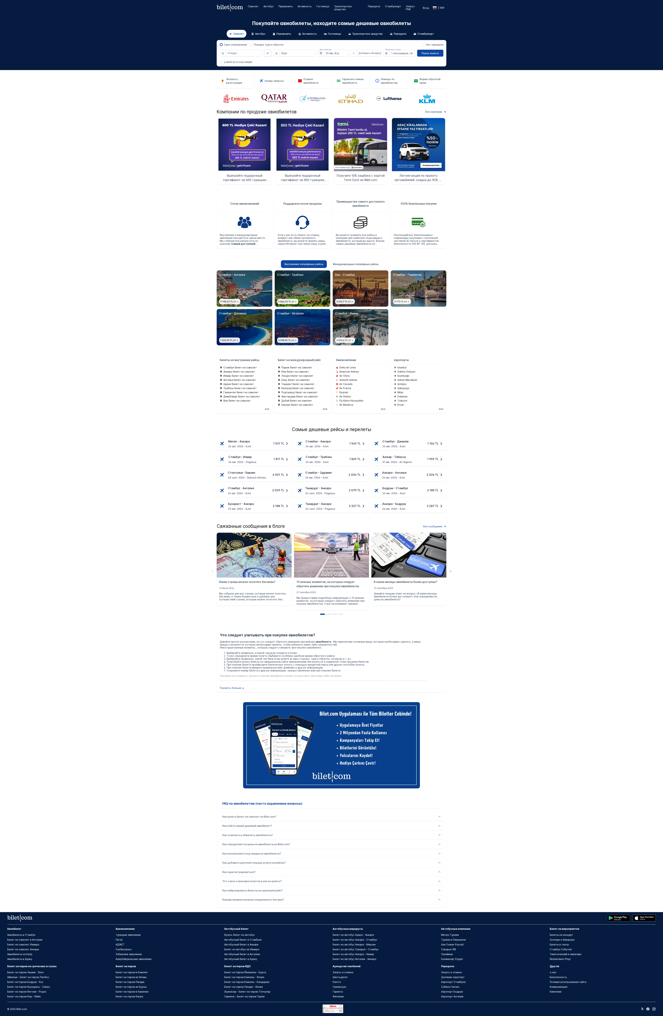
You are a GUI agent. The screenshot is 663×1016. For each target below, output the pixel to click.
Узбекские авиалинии (129, 954)
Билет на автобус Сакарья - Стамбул (355, 949)
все (267, 408)
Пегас (119, 939)
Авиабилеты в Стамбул (21, 934)
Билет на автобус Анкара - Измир (353, 954)
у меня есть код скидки (238, 61)
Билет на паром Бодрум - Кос (25, 981)
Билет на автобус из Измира (241, 949)
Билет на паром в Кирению (132, 991)
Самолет (253, 6)
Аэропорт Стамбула (453, 981)
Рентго (337, 981)
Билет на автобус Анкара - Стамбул (355, 939)
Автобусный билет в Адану (240, 959)
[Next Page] (451, 571)
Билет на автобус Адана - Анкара (353, 934)
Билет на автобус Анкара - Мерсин (354, 944)
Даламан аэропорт (453, 977)
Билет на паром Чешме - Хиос (25, 972)
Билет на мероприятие (564, 928)
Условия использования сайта (568, 981)
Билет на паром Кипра (129, 996)
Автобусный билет (236, 928)
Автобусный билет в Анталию (242, 954)
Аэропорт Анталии (452, 996)
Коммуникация (558, 986)
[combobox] (244, 53)
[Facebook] (648, 1009)
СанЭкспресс (124, 949)
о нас (553, 972)
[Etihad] (312, 99)
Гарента (338, 991)
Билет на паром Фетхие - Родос (26, 991)
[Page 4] (340, 614)
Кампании (555, 991)
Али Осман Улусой (452, 944)
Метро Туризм (450, 934)
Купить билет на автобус (239, 934)
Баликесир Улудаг (452, 959)
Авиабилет (14, 928)
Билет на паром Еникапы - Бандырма (246, 981)
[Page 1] (322, 614)
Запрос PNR (410, 8)
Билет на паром (126, 966)
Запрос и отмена (343, 972)
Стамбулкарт (393, 6)
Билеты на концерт (561, 934)
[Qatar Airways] (236, 99)
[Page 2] (328, 614)
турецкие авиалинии (128, 934)
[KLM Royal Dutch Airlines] (389, 99)
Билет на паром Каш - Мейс (24, 996)
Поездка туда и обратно (269, 44)
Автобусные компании (455, 928)
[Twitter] (642, 1009)
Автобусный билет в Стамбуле (243, 939)
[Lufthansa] (350, 98)
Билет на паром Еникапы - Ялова (244, 977)
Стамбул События (561, 949)
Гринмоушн (339, 986)
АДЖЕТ (120, 944)
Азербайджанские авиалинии (133, 959)
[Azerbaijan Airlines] (274, 99)
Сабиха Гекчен (450, 986)
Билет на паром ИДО (237, 966)
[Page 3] (334, 614)
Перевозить (285, 6)
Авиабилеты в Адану (19, 959)
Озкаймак (447, 954)
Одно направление (235, 44)
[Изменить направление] (267, 53)
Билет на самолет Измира (23, 944)
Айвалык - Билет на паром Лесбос (28, 977)
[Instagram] (654, 1009)
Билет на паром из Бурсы (131, 986)
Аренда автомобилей (347, 966)
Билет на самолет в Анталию (25, 939)
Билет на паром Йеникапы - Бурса (245, 972)
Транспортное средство (343, 8)
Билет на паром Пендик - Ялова (243, 986)
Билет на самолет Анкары (23, 949)
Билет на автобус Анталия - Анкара (354, 959)
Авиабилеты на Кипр (19, 954)
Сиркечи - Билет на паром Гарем (244, 996)
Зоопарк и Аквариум (562, 939)
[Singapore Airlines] (427, 99)
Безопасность (558, 977)
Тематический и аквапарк (565, 954)
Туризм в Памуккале (453, 939)
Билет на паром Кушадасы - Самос (28, 986)
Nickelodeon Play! (560, 959)
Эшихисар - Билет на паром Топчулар (247, 991)
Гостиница (322, 6)
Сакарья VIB (448, 949)
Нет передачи (434, 44)
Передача (374, 6)
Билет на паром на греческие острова (31, 966)
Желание (338, 996)
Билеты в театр (559, 944)
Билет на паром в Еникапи (131, 972)
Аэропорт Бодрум (452, 991)
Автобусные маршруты (348, 928)
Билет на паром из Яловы (131, 977)
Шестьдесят (340, 977)
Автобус (268, 6)
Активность (305, 6)
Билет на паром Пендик (130, 981)
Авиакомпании (125, 928)
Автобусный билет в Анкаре (241, 944)
